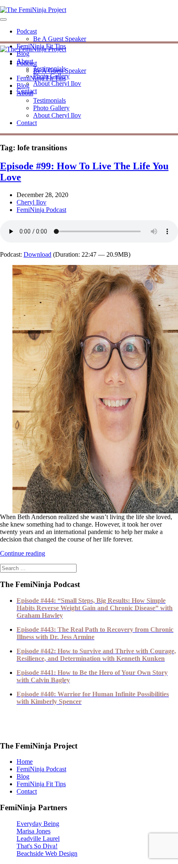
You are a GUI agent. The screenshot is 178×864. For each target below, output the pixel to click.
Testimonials (49, 100)
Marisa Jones (34, 831)
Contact (27, 122)
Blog (23, 53)
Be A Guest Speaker (59, 38)
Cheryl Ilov (31, 202)
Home (25, 761)
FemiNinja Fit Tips (41, 78)
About (25, 92)
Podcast (27, 31)
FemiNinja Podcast (41, 209)
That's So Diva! (37, 846)
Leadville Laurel (38, 838)
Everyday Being (38, 823)
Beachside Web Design (47, 853)
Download (37, 254)
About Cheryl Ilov (57, 83)
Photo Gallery (51, 107)
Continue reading (22, 553)
